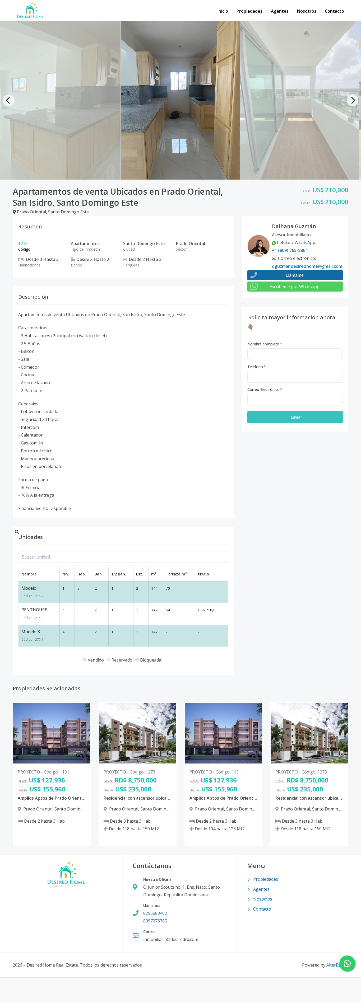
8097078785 (155, 921)
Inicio (222, 11)
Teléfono (256, 366)
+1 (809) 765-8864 (290, 250)
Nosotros (306, 11)
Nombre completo (264, 343)
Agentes (280, 11)
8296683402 (155, 913)
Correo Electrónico (264, 389)
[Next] (352, 100)
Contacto (334, 11)
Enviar (296, 417)
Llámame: (295, 275)
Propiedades (249, 11)
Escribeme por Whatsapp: (295, 286)
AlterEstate (337, 965)
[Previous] (8, 100)
